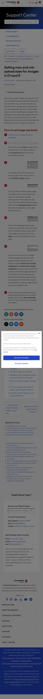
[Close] (39, 333)
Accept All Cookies (21, 358)
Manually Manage (21, 363)
